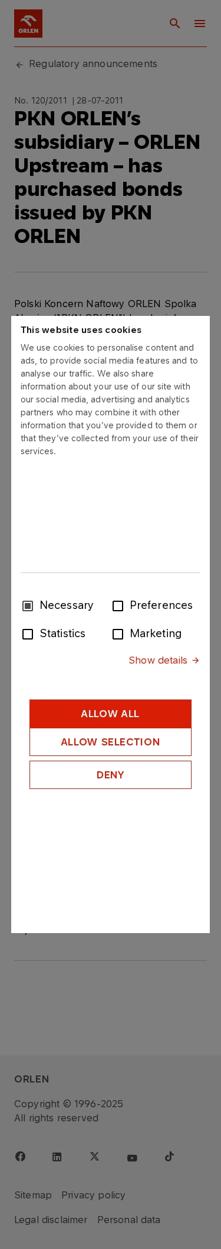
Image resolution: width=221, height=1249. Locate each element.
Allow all (110, 714)
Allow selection (110, 742)
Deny (110, 775)
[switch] (120, 605)
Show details (157, 660)
